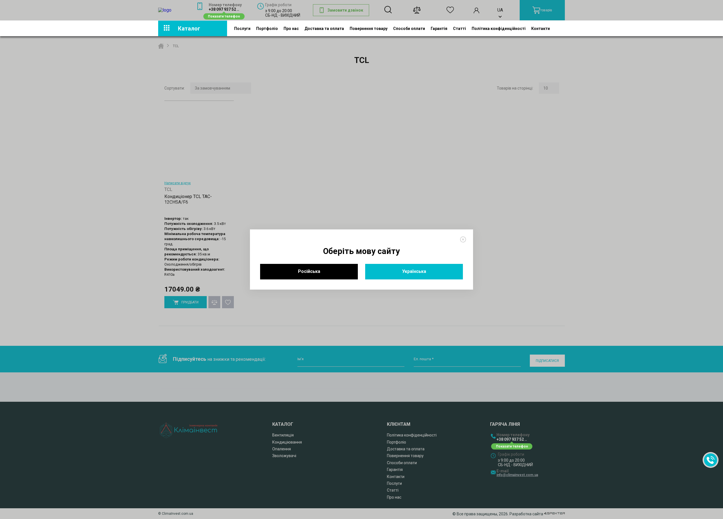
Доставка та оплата (324, 28)
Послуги (242, 28)
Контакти (540, 28)
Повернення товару (368, 28)
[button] (710, 460)
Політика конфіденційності (499, 28)
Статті (459, 28)
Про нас (291, 28)
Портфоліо (267, 28)
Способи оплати (409, 28)
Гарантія (439, 28)
